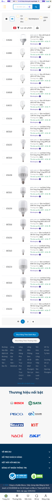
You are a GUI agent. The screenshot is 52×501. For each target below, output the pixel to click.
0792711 (9, 296)
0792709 (9, 208)
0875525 (9, 251)
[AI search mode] (29, 6)
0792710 (9, 267)
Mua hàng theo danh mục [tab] (26, 334)
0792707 (9, 145)
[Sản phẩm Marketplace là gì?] (40, 44)
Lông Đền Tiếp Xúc (38, 361)
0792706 (9, 118)
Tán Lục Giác (30, 374)
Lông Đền (12, 348)
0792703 (9, 309)
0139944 (9, 79)
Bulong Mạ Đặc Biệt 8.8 (5, 350)
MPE (41, 39)
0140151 (9, 105)
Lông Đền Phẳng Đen (29, 352)
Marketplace (34, 19)
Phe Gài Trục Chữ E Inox (21, 372)
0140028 (9, 92)
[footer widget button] (26, 451)
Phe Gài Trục (20, 359)
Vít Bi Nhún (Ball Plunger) (30, 364)
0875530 (9, 158)
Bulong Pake (4, 358)
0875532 (9, 224)
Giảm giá (46, 18)
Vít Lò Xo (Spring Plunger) (47, 367)
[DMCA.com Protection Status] (37, 476)
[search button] (36, 6)
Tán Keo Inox (37, 350)
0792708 (9, 175)
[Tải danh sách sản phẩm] (37, 28)
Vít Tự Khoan (46, 348)
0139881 (9, 53)
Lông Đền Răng (21, 350)
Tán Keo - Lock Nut (38, 374)
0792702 (9, 237)
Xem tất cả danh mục (26, 383)
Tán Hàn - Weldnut (13, 362)
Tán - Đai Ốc (4, 364)
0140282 (9, 40)
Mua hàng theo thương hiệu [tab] (26, 341)
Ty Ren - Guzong (47, 356)
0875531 (9, 192)
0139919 (9, 66)
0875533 (9, 283)
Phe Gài (11, 355)
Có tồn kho (21, 19)
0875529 (9, 131)
